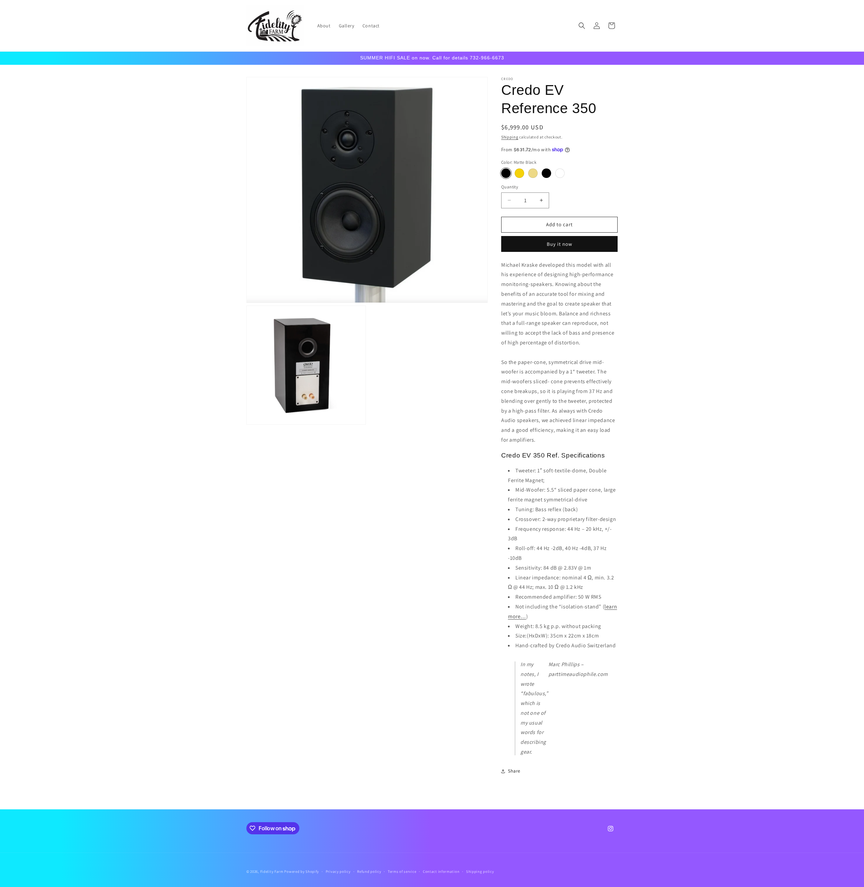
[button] (581, 25)
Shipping (509, 136)
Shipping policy (480, 871)
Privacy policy (338, 871)
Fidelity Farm (272, 871)
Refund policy (369, 871)
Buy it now (559, 244)
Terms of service (402, 871)
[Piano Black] (546, 173)
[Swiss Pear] (519, 173)
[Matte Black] (506, 173)
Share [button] (514, 771)
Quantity (509, 187)
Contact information (441, 871)
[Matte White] (560, 173)
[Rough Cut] (533, 173)
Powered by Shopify (301, 871)
